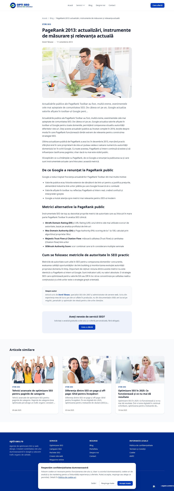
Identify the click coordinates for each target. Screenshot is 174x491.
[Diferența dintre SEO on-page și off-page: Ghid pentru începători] (87, 369)
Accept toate (125, 483)
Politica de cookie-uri (67, 477)
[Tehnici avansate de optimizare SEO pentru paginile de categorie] (34, 369)
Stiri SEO (46, 24)
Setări (93, 483)
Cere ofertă (157, 5)
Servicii (79, 5)
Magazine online (57, 459)
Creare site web (56, 456)
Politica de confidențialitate (141, 445)
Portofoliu (94, 449)
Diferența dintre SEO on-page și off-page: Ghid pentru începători (85, 392)
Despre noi (100, 5)
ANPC (132, 456)
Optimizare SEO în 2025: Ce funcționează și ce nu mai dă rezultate (134, 393)
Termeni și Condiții (138, 449)
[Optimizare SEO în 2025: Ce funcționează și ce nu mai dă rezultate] (140, 369)
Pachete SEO (55, 452)
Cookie (132, 452)
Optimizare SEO (56, 445)
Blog (90, 5)
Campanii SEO (56, 449)
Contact (112, 5)
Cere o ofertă (87, 327)
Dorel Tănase (64, 294)
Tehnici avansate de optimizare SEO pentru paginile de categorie (32, 392)
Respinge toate (107, 483)
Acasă (70, 5)
